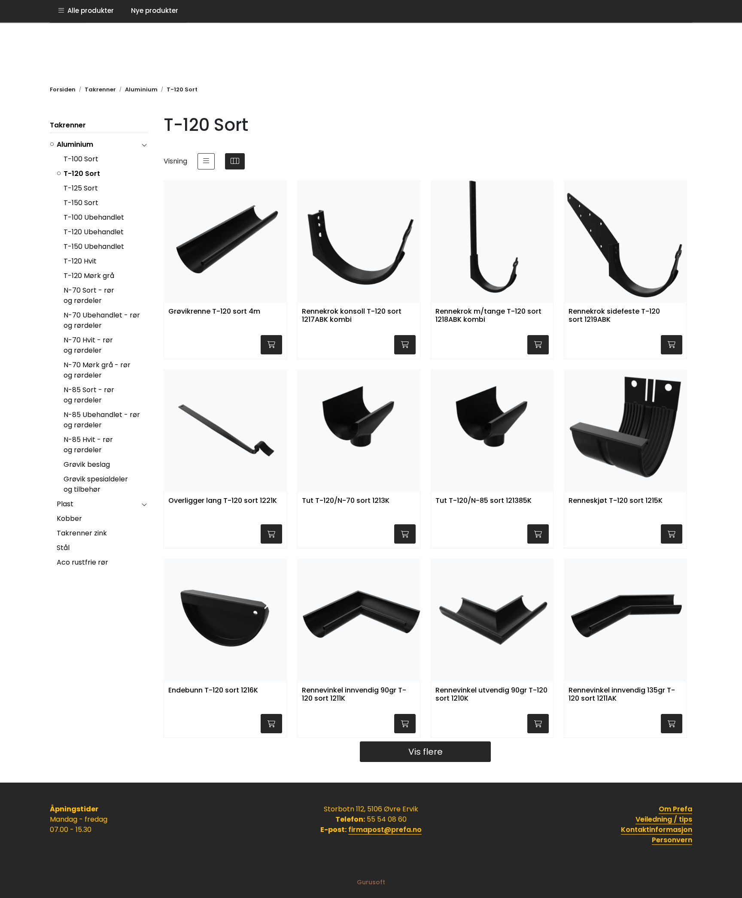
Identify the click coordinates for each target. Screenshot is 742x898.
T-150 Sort (81, 203)
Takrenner (68, 125)
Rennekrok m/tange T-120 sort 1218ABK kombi (488, 315)
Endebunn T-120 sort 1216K (213, 690)
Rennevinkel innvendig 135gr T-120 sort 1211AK (622, 694)
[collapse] (144, 144)
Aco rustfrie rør (82, 562)
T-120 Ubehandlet (94, 232)
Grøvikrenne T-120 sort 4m (214, 311)
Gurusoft (371, 882)
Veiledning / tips (664, 819)
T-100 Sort (81, 159)
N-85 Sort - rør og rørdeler (89, 395)
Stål (63, 548)
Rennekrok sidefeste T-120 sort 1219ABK (614, 315)
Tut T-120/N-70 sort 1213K (345, 500)
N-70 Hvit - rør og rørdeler (88, 345)
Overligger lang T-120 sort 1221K (222, 500)
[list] (206, 161)
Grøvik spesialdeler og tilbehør (96, 484)
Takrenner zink (82, 533)
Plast (65, 504)
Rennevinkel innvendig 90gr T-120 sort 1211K (354, 694)
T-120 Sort (82, 173)
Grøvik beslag (87, 464)
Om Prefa (675, 809)
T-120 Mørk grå (89, 276)
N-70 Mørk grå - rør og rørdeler (97, 370)
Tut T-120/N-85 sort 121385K (483, 500)
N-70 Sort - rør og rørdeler (89, 295)
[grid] (235, 161)
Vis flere (425, 752)
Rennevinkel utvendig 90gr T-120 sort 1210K (491, 694)
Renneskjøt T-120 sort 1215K (616, 500)
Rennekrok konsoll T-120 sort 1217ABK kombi (351, 315)
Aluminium (75, 144)
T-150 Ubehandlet (94, 246)
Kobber (69, 518)
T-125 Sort (81, 188)
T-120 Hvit (80, 261)
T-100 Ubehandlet (94, 217)
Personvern (672, 840)
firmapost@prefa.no (385, 830)
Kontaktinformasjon (656, 830)
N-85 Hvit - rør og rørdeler (88, 445)
